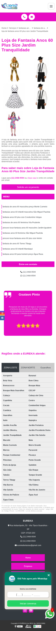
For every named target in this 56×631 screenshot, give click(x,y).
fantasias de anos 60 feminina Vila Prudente (21, 222)
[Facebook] (31, 610)
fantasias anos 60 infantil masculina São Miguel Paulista (26, 212)
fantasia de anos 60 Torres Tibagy (17, 244)
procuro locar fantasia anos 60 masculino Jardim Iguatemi (27, 228)
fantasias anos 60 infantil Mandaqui (18, 249)
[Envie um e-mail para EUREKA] (32, 17)
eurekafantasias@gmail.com (29, 545)
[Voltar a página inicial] (10, 6)
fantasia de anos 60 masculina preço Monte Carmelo (25, 207)
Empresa (28, 566)
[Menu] (51, 6)
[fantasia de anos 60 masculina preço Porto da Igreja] (41, 96)
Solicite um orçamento (28, 187)
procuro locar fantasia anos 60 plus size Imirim (22, 238)
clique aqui (32, 178)
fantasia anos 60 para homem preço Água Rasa (23, 254)
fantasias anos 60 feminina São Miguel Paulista (23, 233)
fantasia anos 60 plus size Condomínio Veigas (22, 217)
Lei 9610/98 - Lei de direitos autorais (29, 511)
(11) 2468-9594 (18, 178)
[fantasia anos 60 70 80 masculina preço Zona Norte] (41, 69)
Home (28, 558)
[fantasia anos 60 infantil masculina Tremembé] (14, 123)
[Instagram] (25, 610)
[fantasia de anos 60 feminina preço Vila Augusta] (14, 69)
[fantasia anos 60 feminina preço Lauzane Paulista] (14, 96)
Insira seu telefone (28, 589)
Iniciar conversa (28, 603)
